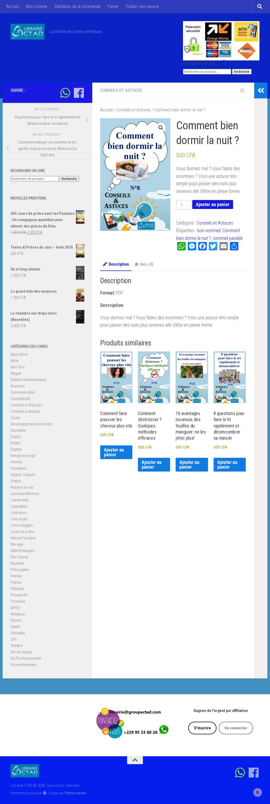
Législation (19, 506)
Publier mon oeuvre (142, 6)
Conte (15, 417)
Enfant (15, 443)
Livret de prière (23, 531)
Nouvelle (17, 563)
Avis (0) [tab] (146, 264)
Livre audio (19, 519)
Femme (16, 462)
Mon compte (36, 6)
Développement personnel (31, 424)
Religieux (18, 614)
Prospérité (19, 595)
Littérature (19, 512)
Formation (18, 468)
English (16, 449)
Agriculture (19, 354)
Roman (16, 620)
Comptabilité (21, 398)
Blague (16, 373)
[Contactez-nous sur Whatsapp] (65, 92)
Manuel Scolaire (23, 538)
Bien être (18, 367)
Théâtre (17, 645)
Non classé (19, 557)
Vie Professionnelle (26, 658)
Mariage (17, 544)
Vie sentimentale (24, 664)
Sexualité (18, 633)
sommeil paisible (228, 238)
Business (18, 386)
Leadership (19, 500)
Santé (15, 626)
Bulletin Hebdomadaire (28, 379)
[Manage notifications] (257, 792)
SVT (14, 639)
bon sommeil (208, 230)
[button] (161, 127)
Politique (17, 588)
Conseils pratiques (25, 411)
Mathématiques (23, 550)
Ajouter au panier (212, 204)
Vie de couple (21, 652)
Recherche (241, 72)
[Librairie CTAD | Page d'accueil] (28, 32)
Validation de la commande (77, 6)
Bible (14, 360)
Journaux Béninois (25, 493)
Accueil (12, 6)
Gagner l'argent (23, 474)
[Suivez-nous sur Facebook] (78, 92)
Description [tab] (119, 264)
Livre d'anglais (22, 525)
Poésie (16, 582)
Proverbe (18, 601)
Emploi (16, 436)
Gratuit (16, 481)
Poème (16, 576)
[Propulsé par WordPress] (44, 793)
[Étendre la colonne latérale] (260, 90)
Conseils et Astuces (121, 90)
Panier (113, 6)
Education (18, 430)
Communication (23, 392)
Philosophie (20, 569)
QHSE (15, 607)
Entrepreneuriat (23, 455)
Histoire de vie (22, 487)
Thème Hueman (75, 793)
